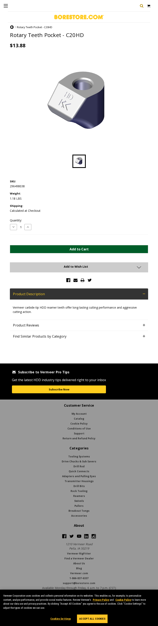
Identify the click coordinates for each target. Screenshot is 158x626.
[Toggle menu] (5, 5)
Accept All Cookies (92, 618)
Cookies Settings (60, 618)
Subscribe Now (59, 389)
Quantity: (16, 220)
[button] (79, 294)
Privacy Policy (101, 599)
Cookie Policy (123, 599)
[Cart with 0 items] (148, 5)
